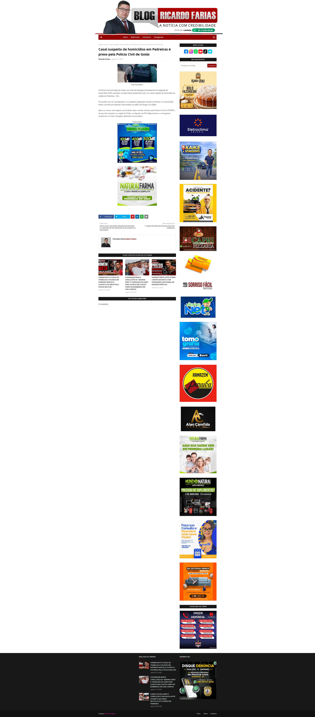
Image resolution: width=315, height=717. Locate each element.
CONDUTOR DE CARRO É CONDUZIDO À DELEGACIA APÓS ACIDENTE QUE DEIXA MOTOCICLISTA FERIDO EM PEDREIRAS (162, 699)
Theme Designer (110, 714)
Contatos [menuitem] (146, 37)
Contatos (213, 714)
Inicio (198, 714)
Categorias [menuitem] (158, 37)
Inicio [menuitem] (125, 37)
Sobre (206, 714)
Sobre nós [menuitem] (135, 37)
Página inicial (102, 44)
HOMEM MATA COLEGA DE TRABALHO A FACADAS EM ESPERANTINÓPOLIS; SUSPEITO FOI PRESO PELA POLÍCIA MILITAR (108, 282)
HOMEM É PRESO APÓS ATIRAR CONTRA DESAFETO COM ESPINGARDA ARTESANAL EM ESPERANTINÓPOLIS (163, 281)
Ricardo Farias (104, 59)
